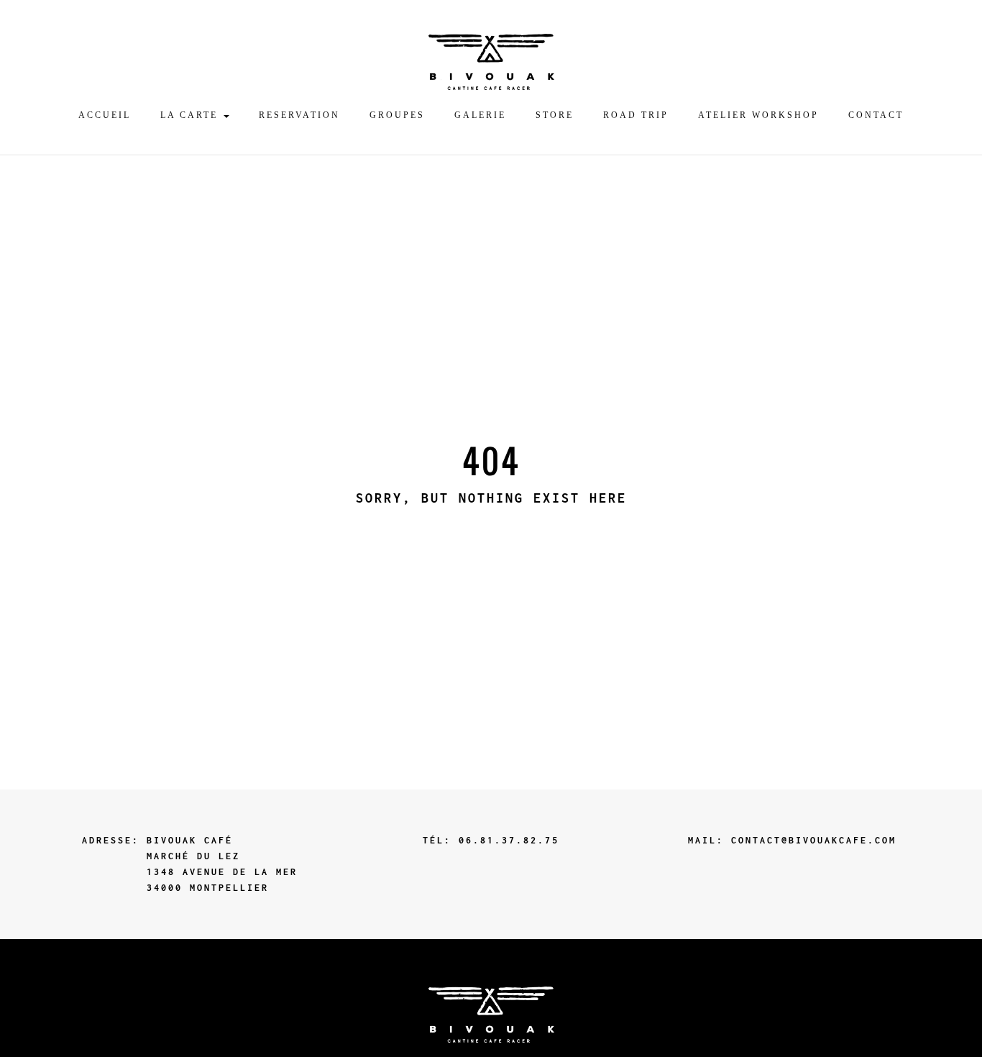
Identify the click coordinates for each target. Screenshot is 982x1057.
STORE (555, 115)
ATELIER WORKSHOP (758, 115)
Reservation (299, 115)
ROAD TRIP (636, 115)
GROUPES (397, 115)
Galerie (480, 115)
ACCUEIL (104, 115)
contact (876, 115)
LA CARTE (191, 115)
